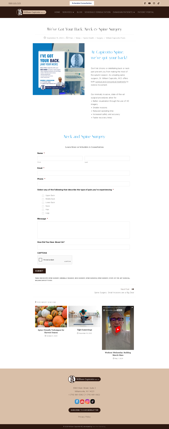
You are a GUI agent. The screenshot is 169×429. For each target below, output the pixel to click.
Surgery (100, 38)
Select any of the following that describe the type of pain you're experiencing (75, 190)
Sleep (78, 38)
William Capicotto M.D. (44, 280)
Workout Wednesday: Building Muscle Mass (118, 353)
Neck (48, 206)
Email (40, 168)
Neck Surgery (80, 278)
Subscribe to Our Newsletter (84, 410)
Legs (47, 213)
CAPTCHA (42, 253)
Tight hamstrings (84, 329)
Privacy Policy (84, 417)
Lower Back (50, 202)
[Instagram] (154, 3)
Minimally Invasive (67, 278)
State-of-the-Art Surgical (119, 278)
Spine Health (88, 38)
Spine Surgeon (91, 278)
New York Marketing (99, 426)
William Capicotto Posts (115, 38)
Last (86, 162)
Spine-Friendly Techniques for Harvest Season (51, 331)
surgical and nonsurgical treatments (110, 82)
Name (41, 153)
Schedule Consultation (82, 3)
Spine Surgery (103, 278)
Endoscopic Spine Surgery (49, 278)
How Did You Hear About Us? (51, 242)
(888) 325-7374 (15, 3)
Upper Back (50, 195)
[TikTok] (159, 3)
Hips (47, 209)
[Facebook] (145, 3)
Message (42, 219)
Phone (41, 179)
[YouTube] (150, 3)
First (39, 162)
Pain (71, 38)
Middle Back (50, 199)
